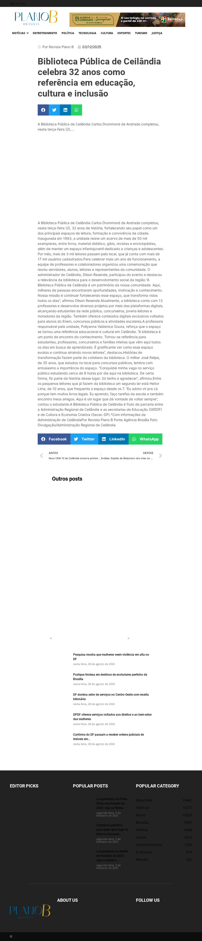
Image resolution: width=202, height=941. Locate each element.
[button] (43, 110)
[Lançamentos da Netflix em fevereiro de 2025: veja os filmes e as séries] (83, 856)
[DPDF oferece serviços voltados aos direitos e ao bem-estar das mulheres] (59, 719)
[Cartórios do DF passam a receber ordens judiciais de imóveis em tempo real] (59, 739)
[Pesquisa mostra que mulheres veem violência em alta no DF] (59, 659)
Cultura (107, 33)
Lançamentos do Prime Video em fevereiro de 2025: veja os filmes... (111, 803)
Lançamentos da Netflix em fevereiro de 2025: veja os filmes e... (112, 855)
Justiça (157, 33)
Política (68, 33)
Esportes (124, 33)
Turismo (141, 33)
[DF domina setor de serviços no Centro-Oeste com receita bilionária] (59, 699)
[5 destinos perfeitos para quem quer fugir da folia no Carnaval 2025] (83, 830)
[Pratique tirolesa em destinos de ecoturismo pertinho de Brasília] (59, 679)
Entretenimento (45, 33)
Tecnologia (87, 33)
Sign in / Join (18, 3)
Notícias (18, 33)
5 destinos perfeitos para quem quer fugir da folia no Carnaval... (112, 829)
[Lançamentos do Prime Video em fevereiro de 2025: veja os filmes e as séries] (83, 803)
